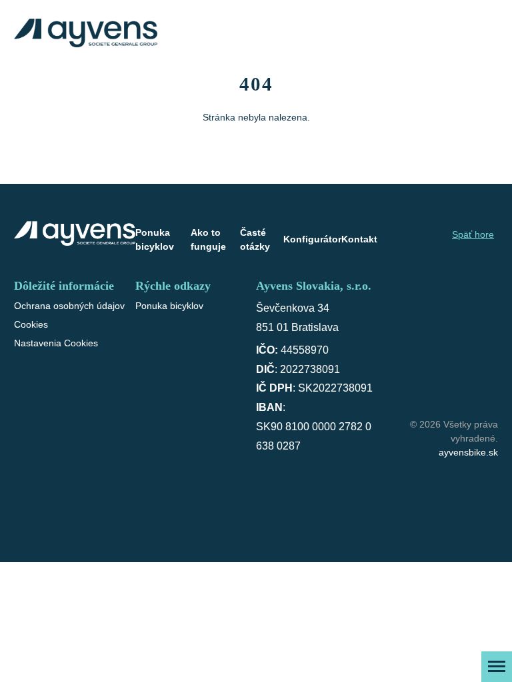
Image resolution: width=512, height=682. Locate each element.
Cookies (31, 324)
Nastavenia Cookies (56, 343)
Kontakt (359, 239)
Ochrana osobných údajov (69, 305)
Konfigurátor (312, 239)
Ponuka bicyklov (154, 239)
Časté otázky (255, 239)
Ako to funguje (208, 239)
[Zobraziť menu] (496, 666)
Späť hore (473, 234)
